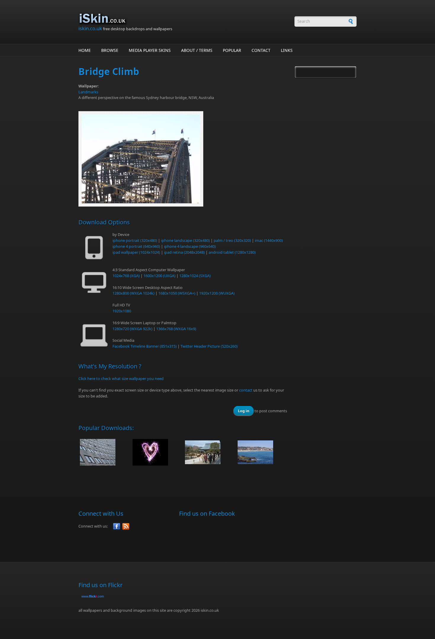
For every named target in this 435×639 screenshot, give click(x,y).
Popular (232, 50)
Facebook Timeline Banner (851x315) (144, 346)
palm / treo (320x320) (232, 240)
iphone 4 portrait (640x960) (136, 246)
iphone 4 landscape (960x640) (190, 246)
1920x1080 (121, 311)
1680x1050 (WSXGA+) (176, 293)
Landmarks (88, 92)
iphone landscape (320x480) (185, 240)
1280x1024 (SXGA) (195, 275)
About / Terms (196, 50)
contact (245, 390)
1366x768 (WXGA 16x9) (176, 328)
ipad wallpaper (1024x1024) (136, 252)
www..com (92, 596)
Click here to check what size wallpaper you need (121, 378)
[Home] (183, 18)
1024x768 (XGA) (126, 275)
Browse (109, 50)
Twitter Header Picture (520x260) (209, 346)
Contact (261, 50)
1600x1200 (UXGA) (159, 275)
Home (84, 50)
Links (287, 50)
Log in (243, 410)
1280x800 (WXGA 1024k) (133, 293)
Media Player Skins (150, 50)
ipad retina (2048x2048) (184, 252)
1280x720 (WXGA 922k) (132, 328)
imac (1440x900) (269, 240)
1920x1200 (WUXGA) (217, 293)
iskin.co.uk (90, 28)
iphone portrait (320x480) (134, 240)
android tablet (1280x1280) (232, 252)
